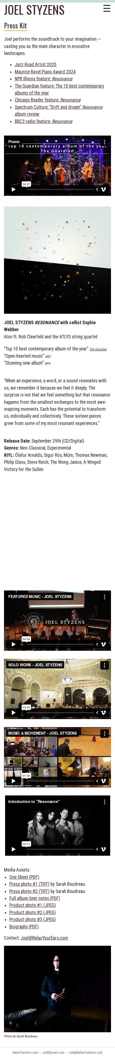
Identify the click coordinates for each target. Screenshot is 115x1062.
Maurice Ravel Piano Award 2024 (45, 71)
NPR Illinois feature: (43, 78)
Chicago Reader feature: (47, 100)
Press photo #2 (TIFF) (29, 891)
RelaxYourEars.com (25, 1052)
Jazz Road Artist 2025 (35, 64)
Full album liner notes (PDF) (34, 898)
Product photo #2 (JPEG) (32, 912)
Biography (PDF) (24, 926)
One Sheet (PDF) (24, 877)
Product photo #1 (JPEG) (32, 905)
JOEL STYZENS (34, 9)
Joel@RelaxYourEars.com (44, 938)
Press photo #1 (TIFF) (29, 884)
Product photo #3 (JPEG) (32, 919)
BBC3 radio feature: (43, 121)
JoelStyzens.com (53, 1052)
